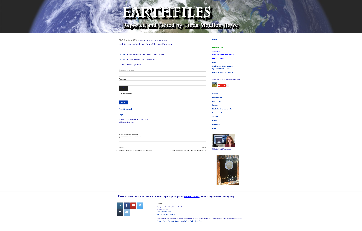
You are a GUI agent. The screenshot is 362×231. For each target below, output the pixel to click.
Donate (214, 62)
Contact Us (216, 124)
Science (215, 105)
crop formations (127, 136)
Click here (122, 54)
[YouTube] (133, 206)
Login (121, 115)
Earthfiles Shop (218, 58)
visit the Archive (191, 196)
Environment (126, 134)
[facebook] (127, 206)
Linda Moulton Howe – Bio (222, 109)
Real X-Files (216, 101)
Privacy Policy (162, 221)
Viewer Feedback (218, 113)
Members (135, 134)
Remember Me (126, 94)
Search (214, 39)
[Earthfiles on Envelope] (127, 212)
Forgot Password (125, 109)
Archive (215, 93)
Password (122, 79)
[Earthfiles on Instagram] (120, 206)
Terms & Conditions (175, 221)
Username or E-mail (126, 70)
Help (214, 128)
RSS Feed (198, 221)
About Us (215, 117)
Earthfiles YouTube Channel (222, 73)
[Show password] (123, 88)
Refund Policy (189, 221)
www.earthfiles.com (164, 212)
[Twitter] (140, 206)
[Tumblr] (120, 212)
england (138, 136)
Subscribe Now (218, 48)
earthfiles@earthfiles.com (166, 214)
